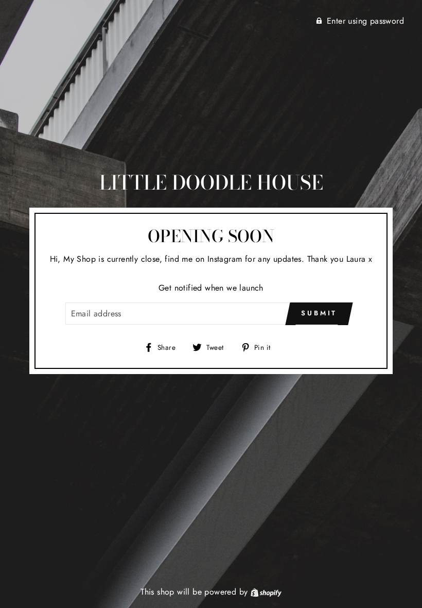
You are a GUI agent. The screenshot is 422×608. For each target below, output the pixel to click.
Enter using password (365, 21)
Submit (319, 313)
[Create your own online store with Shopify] (266, 592)
